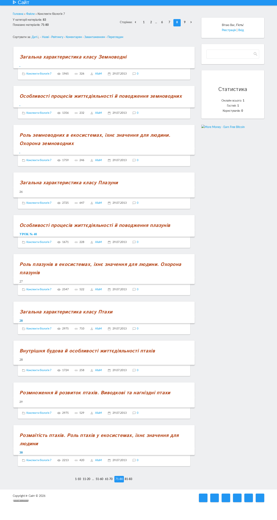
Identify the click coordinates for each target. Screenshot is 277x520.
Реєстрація (229, 30)
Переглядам (115, 37)
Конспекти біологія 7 (39, 74)
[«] (136, 22)
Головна (18, 14)
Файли (30, 14)
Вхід (241, 30)
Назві (45, 37)
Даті (34, 37)
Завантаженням (94, 37)
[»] (192, 22)
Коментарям (74, 37)
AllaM (98, 74)
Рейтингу (57, 37)
